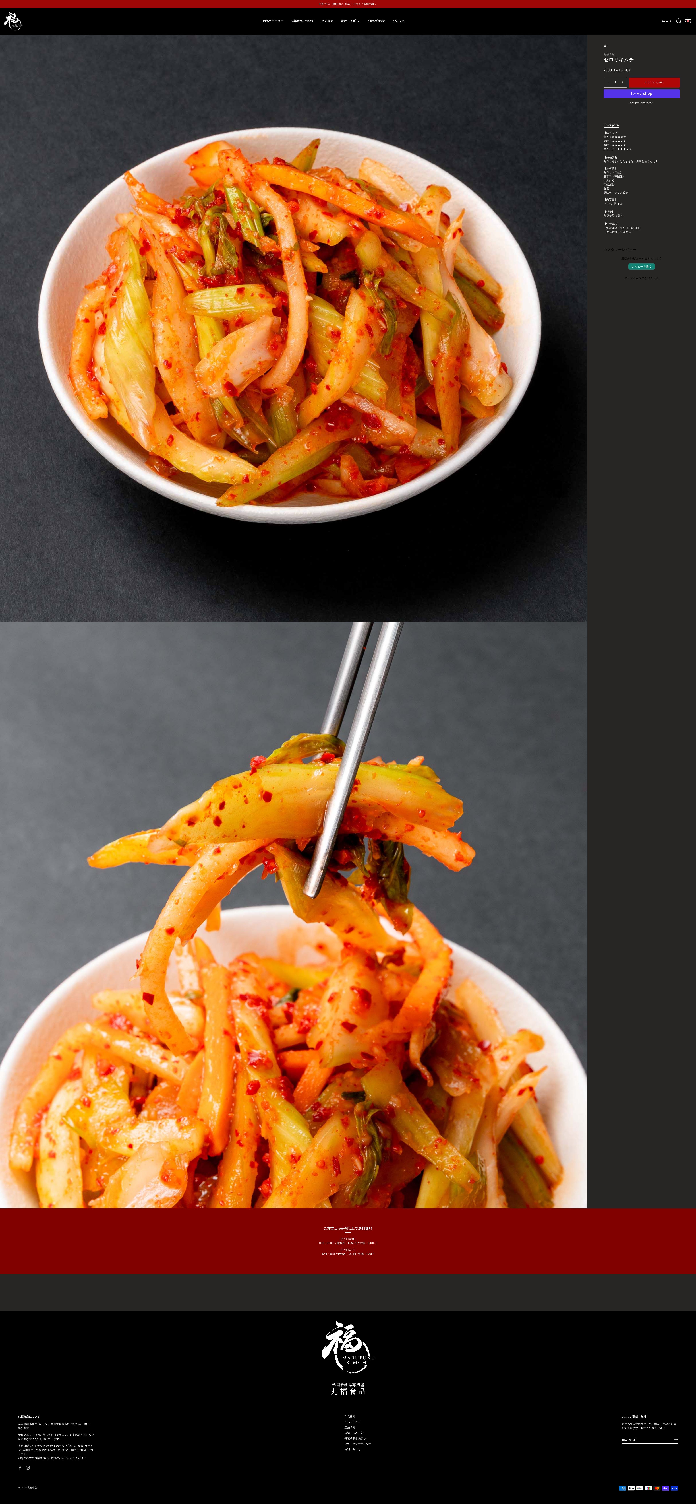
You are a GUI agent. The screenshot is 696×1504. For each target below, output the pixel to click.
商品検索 (349, 1416)
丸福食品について (302, 21)
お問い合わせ (376, 21)
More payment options (642, 102)
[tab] (613, 125)
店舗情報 (349, 1427)
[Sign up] (676, 1439)
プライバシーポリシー (358, 1443)
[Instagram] (28, 1467)
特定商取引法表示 (355, 1438)
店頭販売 (327, 21)
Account (666, 21)
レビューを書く (641, 266)
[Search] (679, 21)
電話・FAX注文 (350, 21)
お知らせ (398, 21)
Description (611, 125)
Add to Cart (654, 82)
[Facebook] (20, 1467)
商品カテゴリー (273, 21)
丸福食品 (609, 54)
